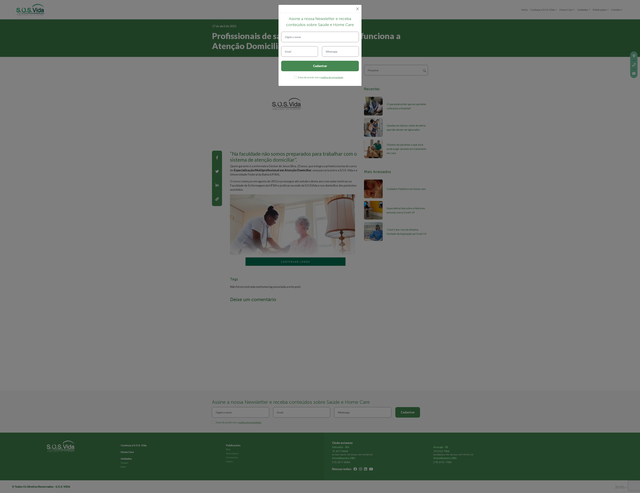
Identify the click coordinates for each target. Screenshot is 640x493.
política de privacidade (332, 77)
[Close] (357, 9)
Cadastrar (320, 66)
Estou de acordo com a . (321, 77)
